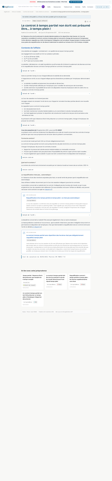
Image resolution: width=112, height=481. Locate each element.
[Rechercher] (43, 6)
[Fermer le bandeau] (110, 2)
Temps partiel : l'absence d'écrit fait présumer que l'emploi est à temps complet (32, 277)
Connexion (90, 7)
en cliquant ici (36, 227)
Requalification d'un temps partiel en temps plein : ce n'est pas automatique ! (53, 198)
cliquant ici (48, 189)
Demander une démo (102, 7)
